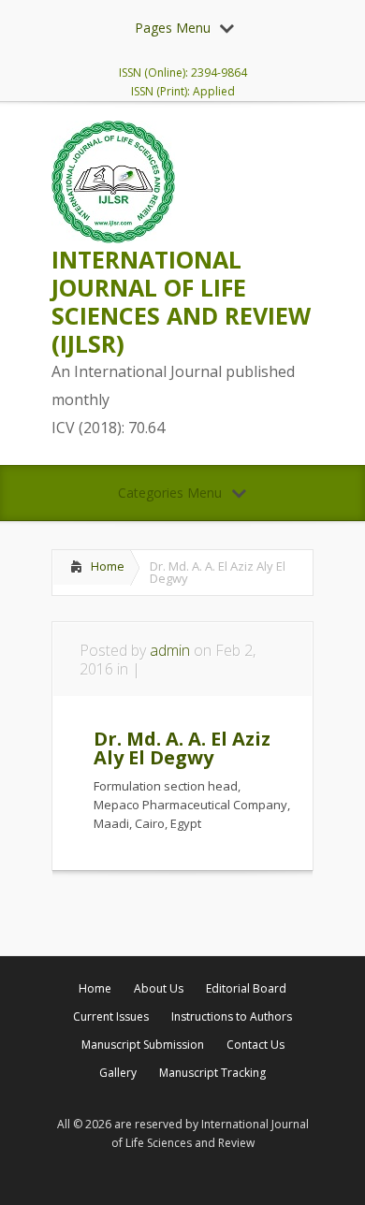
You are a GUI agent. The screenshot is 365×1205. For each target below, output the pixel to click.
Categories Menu (170, 492)
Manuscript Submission (142, 1045)
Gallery (118, 1073)
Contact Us (255, 1045)
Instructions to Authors (231, 1016)
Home (107, 566)
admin (170, 650)
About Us (158, 988)
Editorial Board (246, 988)
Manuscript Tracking (212, 1073)
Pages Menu (173, 27)
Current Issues (111, 1016)
